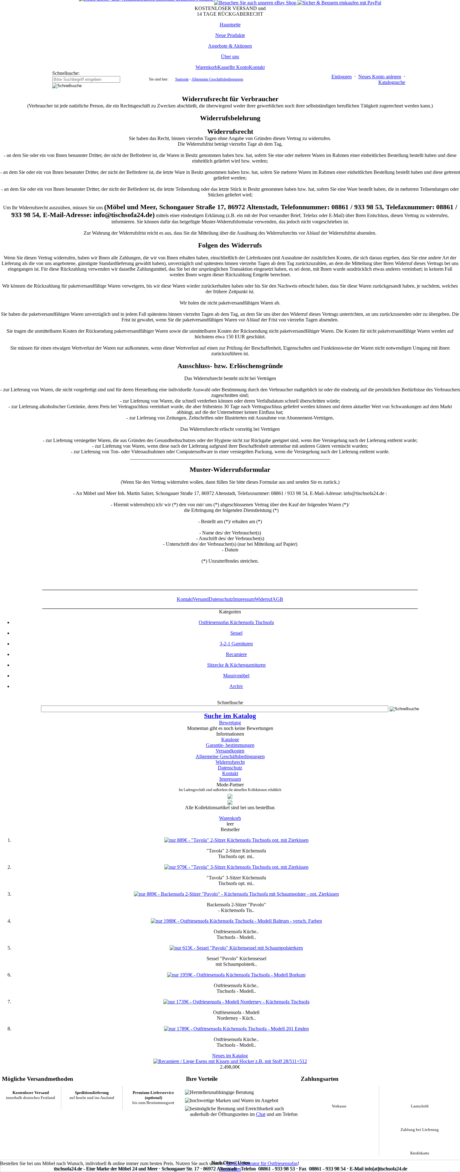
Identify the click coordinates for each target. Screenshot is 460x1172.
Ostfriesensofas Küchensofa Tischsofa (236, 622)
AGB (277, 599)
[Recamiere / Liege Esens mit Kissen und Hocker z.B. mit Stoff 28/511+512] (230, 1061)
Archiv (236, 686)
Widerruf (263, 599)
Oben (228, 1162)
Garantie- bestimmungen (230, 745)
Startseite (182, 79)
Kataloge (230, 739)
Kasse (223, 67)
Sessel (236, 633)
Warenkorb (206, 67)
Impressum (244, 599)
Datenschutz (221, 599)
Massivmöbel (236, 675)
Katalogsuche (391, 82)
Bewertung (230, 722)
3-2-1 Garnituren (236, 643)
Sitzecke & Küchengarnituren (236, 665)
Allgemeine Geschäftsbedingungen (217, 79)
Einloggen (341, 76)
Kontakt (257, 67)
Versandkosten (230, 750)
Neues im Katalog (230, 1055)
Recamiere (236, 654)
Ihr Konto (239, 67)
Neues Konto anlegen (379, 76)
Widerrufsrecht (230, 762)
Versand (201, 599)
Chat (260, 1114)
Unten (244, 1162)
